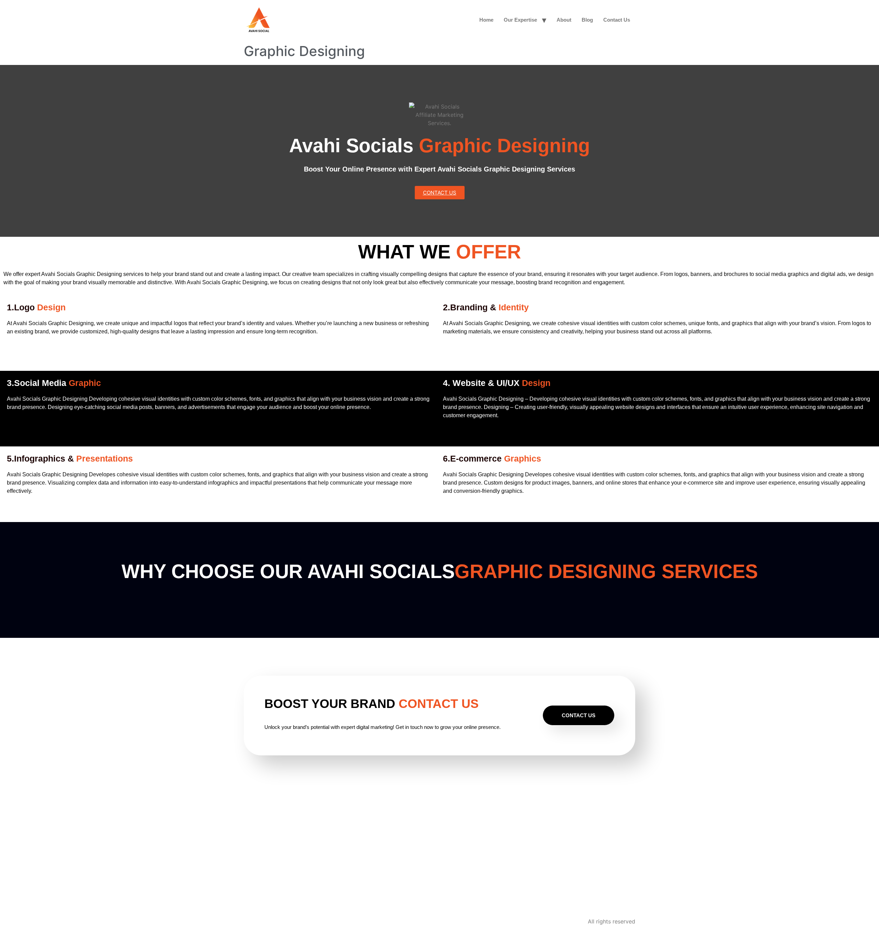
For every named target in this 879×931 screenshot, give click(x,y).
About (564, 20)
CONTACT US (578, 715)
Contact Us (616, 20)
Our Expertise (520, 20)
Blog (587, 20)
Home (486, 20)
